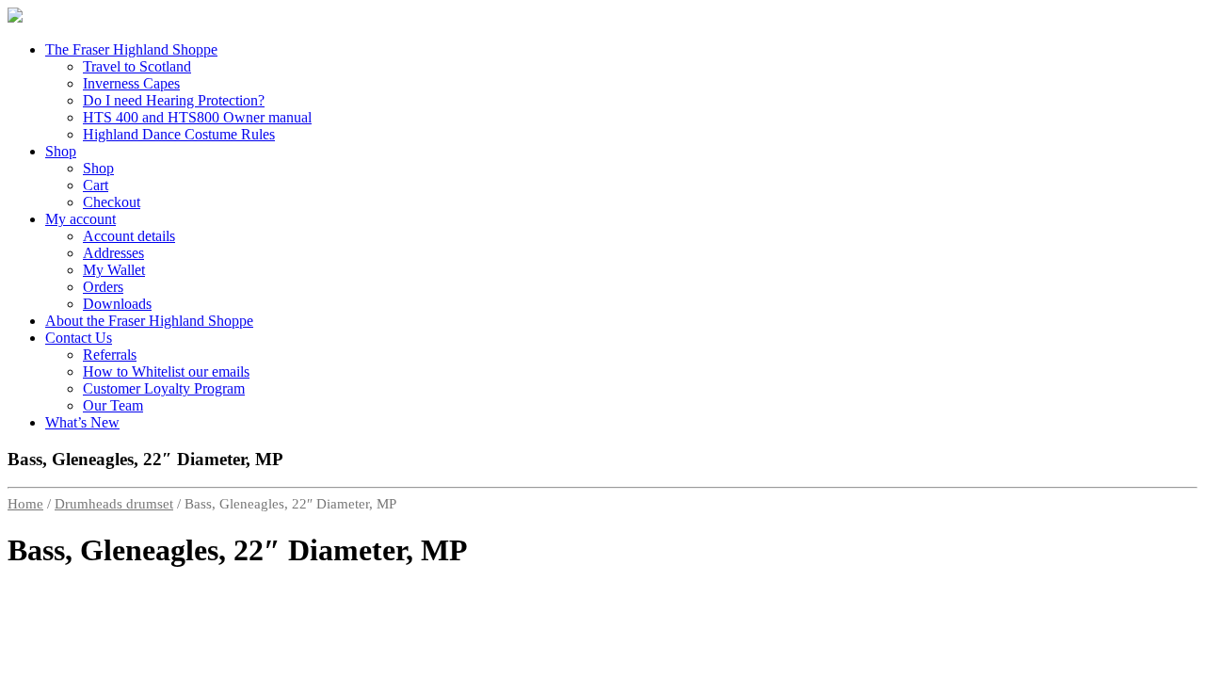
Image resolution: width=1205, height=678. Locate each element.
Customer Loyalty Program (164, 388)
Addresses (113, 253)
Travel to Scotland (137, 66)
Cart (95, 185)
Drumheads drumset (114, 503)
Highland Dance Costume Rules (179, 134)
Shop (60, 151)
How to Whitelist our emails (166, 371)
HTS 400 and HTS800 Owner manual (197, 117)
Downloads (117, 304)
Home (25, 503)
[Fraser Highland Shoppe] (15, 17)
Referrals (110, 355)
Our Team (113, 405)
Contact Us (78, 338)
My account (80, 219)
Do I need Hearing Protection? (174, 100)
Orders (103, 287)
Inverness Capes (131, 83)
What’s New (82, 422)
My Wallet (114, 270)
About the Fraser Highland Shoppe (149, 321)
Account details (129, 236)
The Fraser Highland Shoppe (131, 49)
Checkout (111, 202)
